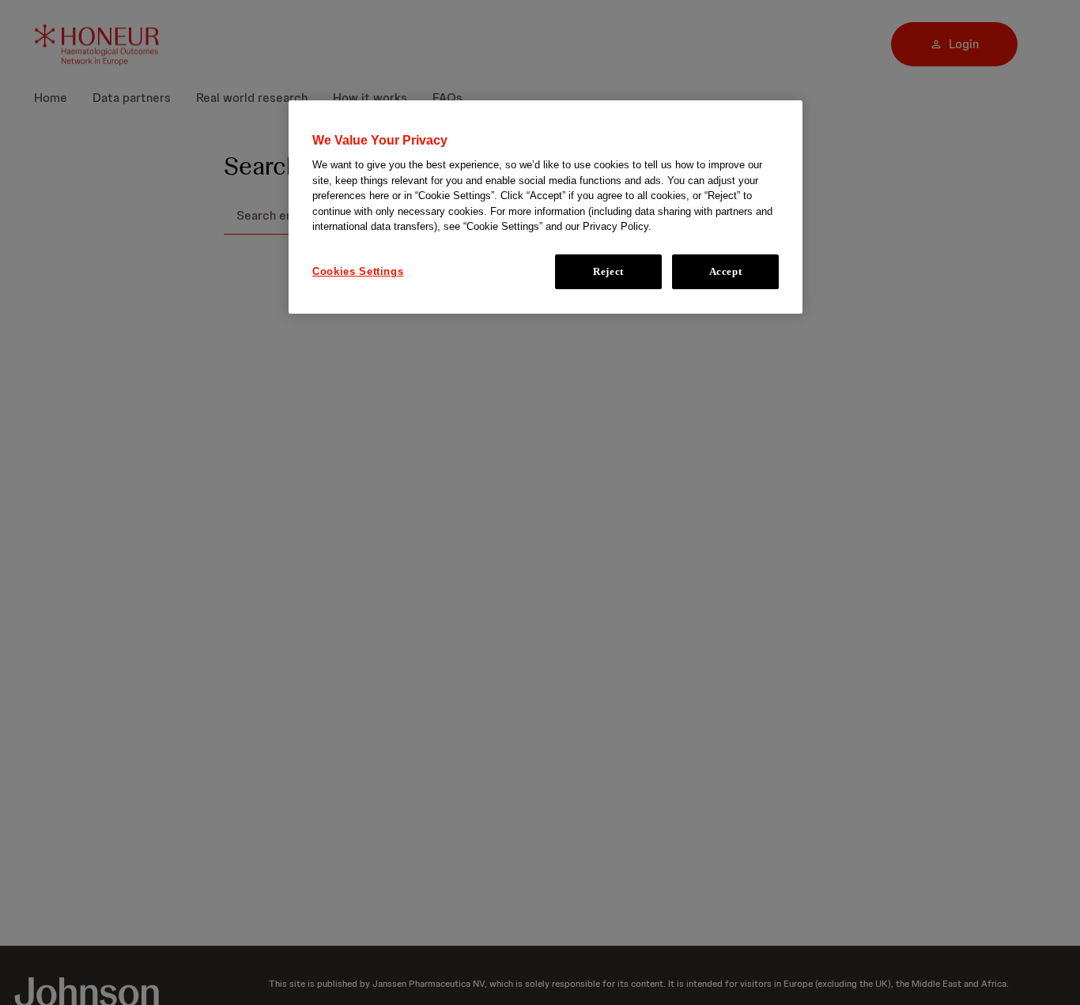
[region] (545, 207)
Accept (725, 271)
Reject (608, 271)
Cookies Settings (357, 271)
